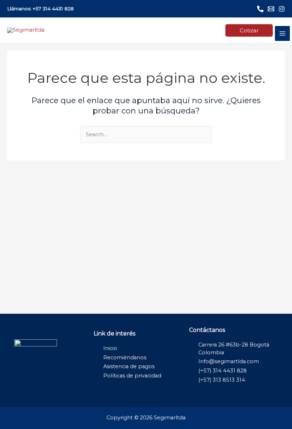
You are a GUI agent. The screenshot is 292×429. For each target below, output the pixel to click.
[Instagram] (281, 9)
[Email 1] (271, 9)
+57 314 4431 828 (53, 8)
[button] (249, 30)
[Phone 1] (260, 9)
